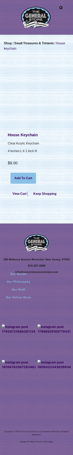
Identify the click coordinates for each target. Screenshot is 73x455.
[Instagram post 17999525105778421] (54, 341)
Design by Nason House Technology (36, 442)
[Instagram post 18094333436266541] (54, 377)
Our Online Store (18, 297)
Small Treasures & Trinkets (34, 43)
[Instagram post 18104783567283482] (19, 377)
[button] (5, 10)
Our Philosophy (18, 281)
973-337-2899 (36, 265)
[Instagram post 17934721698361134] (19, 341)
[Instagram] (36, 312)
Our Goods (18, 273)
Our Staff (18, 289)
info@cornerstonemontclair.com (36, 271)
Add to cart (23, 178)
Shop (8, 43)
